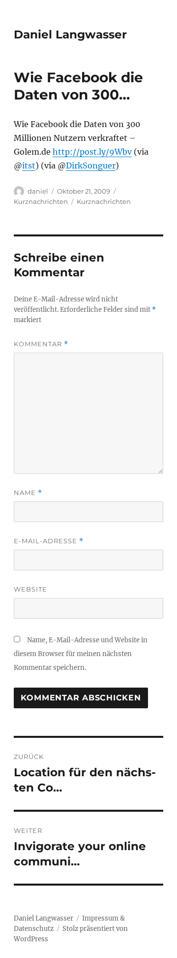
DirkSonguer (91, 165)
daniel (38, 191)
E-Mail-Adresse (49, 541)
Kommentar (41, 344)
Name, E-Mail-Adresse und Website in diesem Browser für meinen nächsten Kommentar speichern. (81, 654)
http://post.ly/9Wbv (92, 152)
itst (28, 165)
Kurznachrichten (41, 201)
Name (28, 493)
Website (30, 589)
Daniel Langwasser (70, 34)
